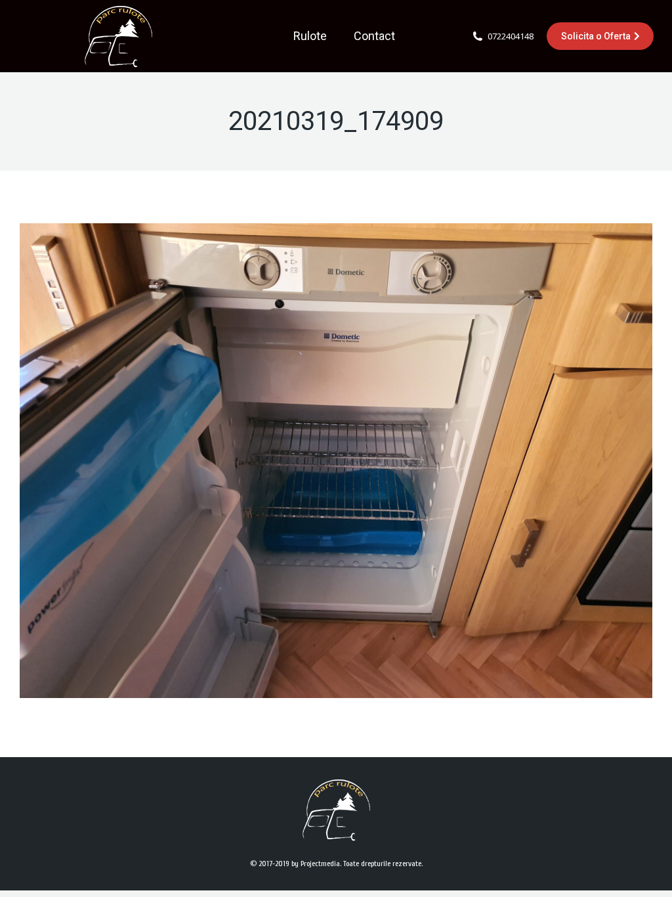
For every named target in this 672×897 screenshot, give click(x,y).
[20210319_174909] (336, 460)
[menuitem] (310, 36)
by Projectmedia (315, 863)
